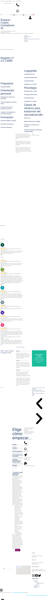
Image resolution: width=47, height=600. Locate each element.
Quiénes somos (3, 225)
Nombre (14, 444)
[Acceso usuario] (30, 17)
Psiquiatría (7, 83)
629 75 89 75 (18, 7)
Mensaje (14, 465)
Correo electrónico (17, 451)
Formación (7, 117)
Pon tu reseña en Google (20, 347)
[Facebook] (36, 575)
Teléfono (14, 448)
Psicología (30, 87)
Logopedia (30, 70)
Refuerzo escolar (37, 586)
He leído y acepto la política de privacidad (17, 473)
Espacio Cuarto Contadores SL (8, 24)
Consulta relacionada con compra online (16, 460)
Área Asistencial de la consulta (17, 455)
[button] (14, 15)
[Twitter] (39, 575)
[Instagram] (33, 575)
